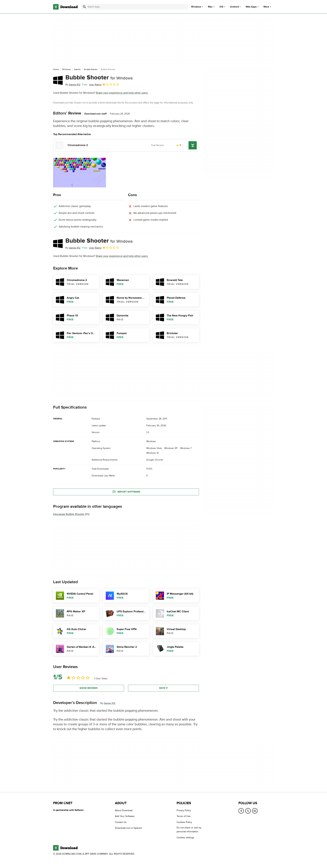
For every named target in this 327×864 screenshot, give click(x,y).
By (72, 84)
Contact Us (121, 822)
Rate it (163, 688)
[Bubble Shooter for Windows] (58, 80)
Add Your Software (125, 816)
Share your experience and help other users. (122, 93)
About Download (124, 810)
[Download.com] (65, 7)
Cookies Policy (184, 822)
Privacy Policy (184, 810)
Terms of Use (184, 816)
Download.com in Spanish (128, 828)
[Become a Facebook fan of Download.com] (241, 811)
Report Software (129, 491)
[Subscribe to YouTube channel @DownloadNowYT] (255, 811)
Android (234, 7)
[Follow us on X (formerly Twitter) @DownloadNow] (248, 811)
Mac (210, 7)
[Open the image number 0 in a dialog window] (79, 172)
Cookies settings (185, 837)
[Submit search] (84, 7)
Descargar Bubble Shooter (68, 514)
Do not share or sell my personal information (189, 829)
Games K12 (109, 703)
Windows (196, 7)
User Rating (95, 84)
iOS (221, 7)
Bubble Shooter (99, 77)
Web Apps (251, 7)
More (266, 6)
